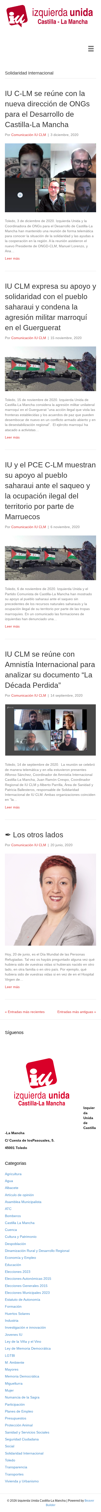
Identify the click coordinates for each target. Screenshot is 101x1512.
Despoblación (15, 1244)
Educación (13, 1265)
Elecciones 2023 (17, 1272)
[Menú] (91, 48)
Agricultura (13, 1174)
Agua (9, 1181)
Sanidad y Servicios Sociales (27, 1432)
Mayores (11, 1369)
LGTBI (10, 1356)
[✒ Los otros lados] (50, 899)
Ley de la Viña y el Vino (23, 1341)
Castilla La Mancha (20, 1223)
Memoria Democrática (22, 1376)
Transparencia (16, 1467)
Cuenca (11, 1230)
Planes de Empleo (19, 1411)
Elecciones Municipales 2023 (27, 1293)
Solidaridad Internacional (24, 1453)
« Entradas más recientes (25, 1012)
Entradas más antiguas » (76, 1012)
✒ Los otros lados (34, 835)
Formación (13, 1306)
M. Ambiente (14, 1362)
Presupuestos (15, 1418)
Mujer (9, 1390)
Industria (11, 1320)
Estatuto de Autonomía (22, 1299)
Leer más (12, 258)
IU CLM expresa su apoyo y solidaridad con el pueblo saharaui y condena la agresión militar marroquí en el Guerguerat (50, 307)
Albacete (11, 1188)
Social (9, 1446)
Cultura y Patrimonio (21, 1237)
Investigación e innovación (25, 1327)
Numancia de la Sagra (22, 1397)
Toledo (10, 1460)
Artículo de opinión (19, 1195)
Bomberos (13, 1216)
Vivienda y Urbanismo (22, 1481)
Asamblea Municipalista (23, 1202)
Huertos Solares (17, 1314)
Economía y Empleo (20, 1258)
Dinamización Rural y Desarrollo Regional (37, 1251)
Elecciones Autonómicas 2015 (28, 1279)
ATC (8, 1209)
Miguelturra (14, 1383)
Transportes (14, 1474)
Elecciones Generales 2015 (26, 1286)
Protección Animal (19, 1425)
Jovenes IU (13, 1335)
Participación (15, 1404)
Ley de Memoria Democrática (28, 1348)
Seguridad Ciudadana (22, 1439)
